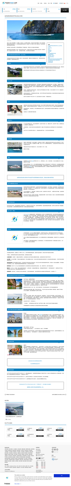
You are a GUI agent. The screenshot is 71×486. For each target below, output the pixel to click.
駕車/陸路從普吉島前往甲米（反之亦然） (55, 45)
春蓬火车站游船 (10, 454)
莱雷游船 (30, 459)
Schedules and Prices (13, 466)
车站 (49, 3)
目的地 (8, 466)
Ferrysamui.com (7, 471)
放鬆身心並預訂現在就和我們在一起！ (35, 387)
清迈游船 (32, 455)
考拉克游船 (6, 459)
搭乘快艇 (49, 51)
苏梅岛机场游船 (26, 459)
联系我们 (29, 467)
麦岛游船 (6, 462)
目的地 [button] (45, 3)
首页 (38, 3)
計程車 (49, 46)
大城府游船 (6, 451)
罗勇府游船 (30, 458)
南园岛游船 (10, 450)
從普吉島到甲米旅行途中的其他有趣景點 (55, 58)
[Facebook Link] (53, 449)
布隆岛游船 (31, 451)
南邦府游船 (18, 450)
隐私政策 (18, 467)
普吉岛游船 (15, 454)
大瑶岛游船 (11, 451)
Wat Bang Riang (51, 56)
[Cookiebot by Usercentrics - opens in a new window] (7, 484)
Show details (17, 483)
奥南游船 (14, 451)
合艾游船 (22, 450)
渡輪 (49, 52)
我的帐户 (56, 3)
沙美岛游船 (10, 455)
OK (61, 475)
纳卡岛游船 (25, 458)
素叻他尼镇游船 (20, 458)
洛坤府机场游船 (19, 455)
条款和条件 (14, 467)
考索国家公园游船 (12, 459)
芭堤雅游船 (17, 459)
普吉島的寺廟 (50, 61)
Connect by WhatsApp (40, 454)
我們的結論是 (50, 62)
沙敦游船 (6, 455)
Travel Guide (7, 467)
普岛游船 (19, 454)
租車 (49, 48)
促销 (20, 466)
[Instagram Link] (57, 449)
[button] (64, 3)
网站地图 (26, 467)
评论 (28, 466)
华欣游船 (6, 450)
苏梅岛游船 (21, 459)
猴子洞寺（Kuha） (51, 55)
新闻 (24, 466)
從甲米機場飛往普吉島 (52, 53)
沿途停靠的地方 (51, 54)
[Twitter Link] (55, 449)
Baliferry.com (12, 471)
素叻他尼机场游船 (7, 458)
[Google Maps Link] (53, 452)
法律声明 (10, 467)
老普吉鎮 (40, 314)
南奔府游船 (14, 450)
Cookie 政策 (22, 467)
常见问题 (31, 466)
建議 (49, 57)
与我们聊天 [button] (39, 450)
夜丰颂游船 (30, 450)
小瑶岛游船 (22, 451)
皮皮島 (30, 166)
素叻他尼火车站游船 (14, 458)
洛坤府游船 (14, 455)
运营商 (26, 466)
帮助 (51, 3)
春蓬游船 (6, 454)
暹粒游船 (23, 454)
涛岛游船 (28, 455)
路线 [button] (41, 3)
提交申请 (38, 449)
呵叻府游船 (26, 450)
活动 (22, 466)
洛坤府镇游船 (24, 455)
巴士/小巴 (50, 47)
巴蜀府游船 (27, 451)
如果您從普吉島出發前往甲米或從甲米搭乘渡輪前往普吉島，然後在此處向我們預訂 (35, 177)
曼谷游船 (26, 454)
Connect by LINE (39, 455)
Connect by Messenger (38, 452)
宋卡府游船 (18, 451)
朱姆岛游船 (30, 454)
